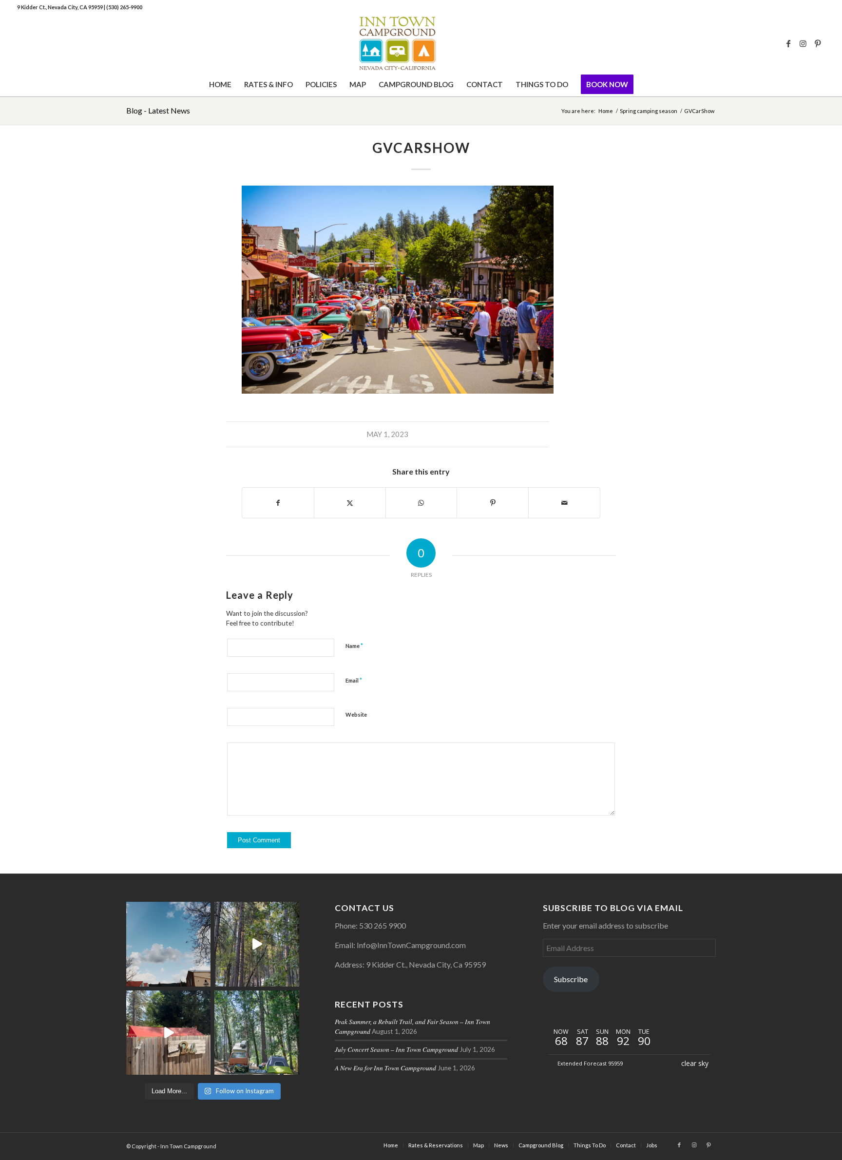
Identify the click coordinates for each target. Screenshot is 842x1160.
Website (356, 714)
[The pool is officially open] (168, 1032)
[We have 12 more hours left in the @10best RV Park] (256, 944)
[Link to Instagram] (803, 43)
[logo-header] (420, 43)
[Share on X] (349, 503)
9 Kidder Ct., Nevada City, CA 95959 (60, 7)
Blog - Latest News (158, 110)
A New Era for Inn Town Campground (385, 1067)
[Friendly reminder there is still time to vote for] (256, 1032)
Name (354, 645)
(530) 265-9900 (124, 7)
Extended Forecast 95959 (590, 1063)
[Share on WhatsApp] (421, 503)
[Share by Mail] (564, 503)
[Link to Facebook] (788, 43)
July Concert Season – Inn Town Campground (396, 1049)
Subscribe (571, 979)
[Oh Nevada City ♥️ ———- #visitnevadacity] (168, 944)
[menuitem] (220, 84)
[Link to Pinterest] (817, 43)
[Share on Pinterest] (492, 503)
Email (353, 680)
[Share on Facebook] (278, 503)
